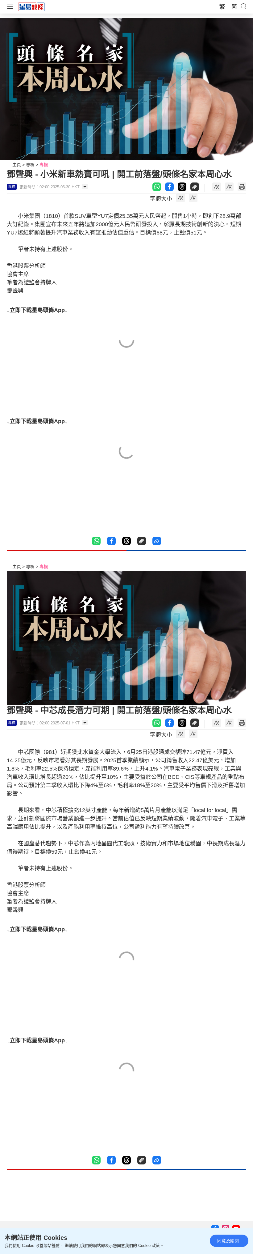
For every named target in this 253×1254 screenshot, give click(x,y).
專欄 (30, 164)
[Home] (31, 6)
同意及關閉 (228, 1240)
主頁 (16, 164)
